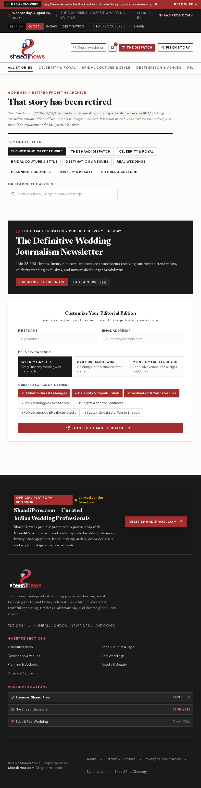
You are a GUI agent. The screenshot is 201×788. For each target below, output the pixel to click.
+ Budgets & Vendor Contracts (100, 403)
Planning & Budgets (31, 172)
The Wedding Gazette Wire (37, 151)
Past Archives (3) (90, 282)
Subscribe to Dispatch (41, 282)
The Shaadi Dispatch (91, 151)
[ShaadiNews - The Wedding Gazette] (27, 48)
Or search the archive (32, 184)
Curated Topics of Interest (43, 385)
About (91, 759)
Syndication (96, 772)
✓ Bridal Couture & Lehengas (44, 393)
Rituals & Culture (119, 172)
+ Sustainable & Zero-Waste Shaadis (112, 412)
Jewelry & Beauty (76, 172)
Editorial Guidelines (121, 759)
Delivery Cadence (34, 352)
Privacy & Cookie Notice (163, 759)
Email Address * (116, 330)
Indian (51, 26)
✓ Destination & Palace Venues (151, 393)
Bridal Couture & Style (34, 161)
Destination (73, 26)
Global (34, 26)
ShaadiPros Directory (131, 772)
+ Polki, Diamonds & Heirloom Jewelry (48, 412)
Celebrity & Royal (136, 151)
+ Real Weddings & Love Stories (45, 403)
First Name (28, 330)
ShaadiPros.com (21, 768)
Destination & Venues (87, 161)
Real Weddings (131, 161)
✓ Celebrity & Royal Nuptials (97, 393)
